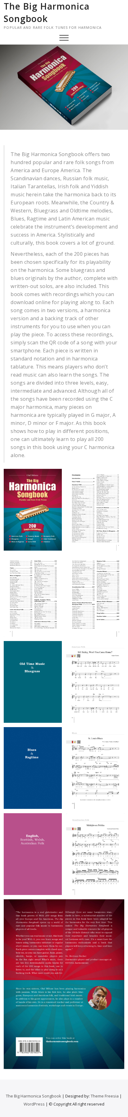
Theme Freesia (105, 1096)
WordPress (34, 1104)
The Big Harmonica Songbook (46, 12)
